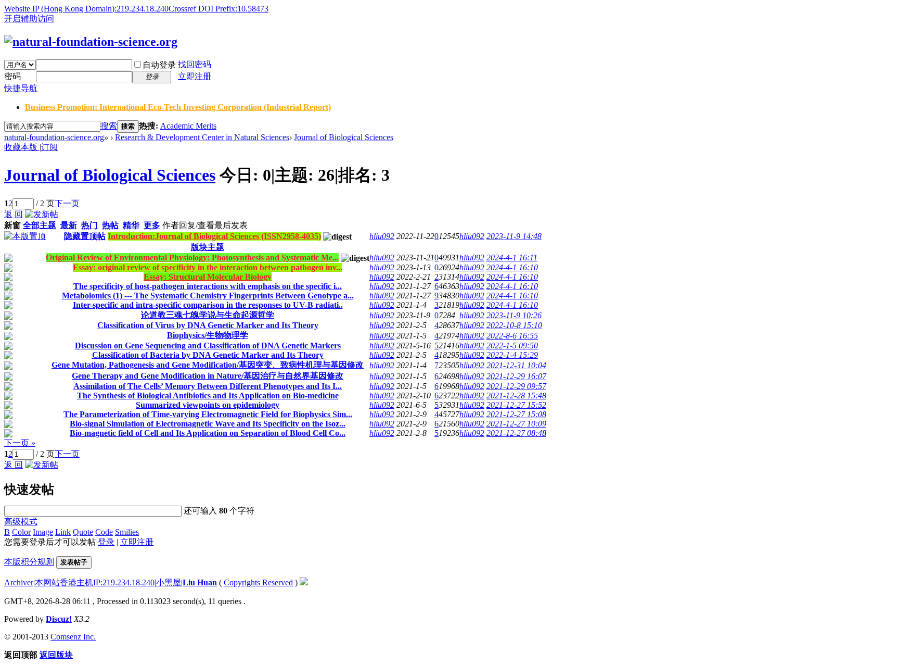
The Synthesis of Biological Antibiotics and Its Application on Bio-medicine (208, 395)
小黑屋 (168, 582)
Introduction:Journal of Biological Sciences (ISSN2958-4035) (214, 236)
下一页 (67, 203)
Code (104, 532)
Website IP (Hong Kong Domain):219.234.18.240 (86, 8)
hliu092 (381, 236)
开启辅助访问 (29, 18)
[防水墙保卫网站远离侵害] (304, 582)
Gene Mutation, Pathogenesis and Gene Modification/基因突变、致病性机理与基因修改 (208, 364)
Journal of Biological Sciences (343, 137)
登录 (106, 541)
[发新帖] (41, 214)
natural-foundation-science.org (54, 137)
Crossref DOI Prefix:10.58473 (218, 8)
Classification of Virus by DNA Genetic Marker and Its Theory (207, 325)
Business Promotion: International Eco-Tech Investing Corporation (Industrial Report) (178, 107)
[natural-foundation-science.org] (90, 41)
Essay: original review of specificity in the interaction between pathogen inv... (207, 267)
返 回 (13, 214)
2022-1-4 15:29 (512, 354)
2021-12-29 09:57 (516, 386)
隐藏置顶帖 (85, 236)
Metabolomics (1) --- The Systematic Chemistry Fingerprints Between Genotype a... (208, 295)
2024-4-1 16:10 (512, 267)
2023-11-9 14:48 (514, 236)
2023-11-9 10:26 (514, 315)
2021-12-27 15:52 (516, 404)
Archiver (18, 582)
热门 (89, 225)
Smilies (127, 532)
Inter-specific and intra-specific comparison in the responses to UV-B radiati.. (208, 304)
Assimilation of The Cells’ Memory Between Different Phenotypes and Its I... (207, 386)
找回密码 (194, 64)
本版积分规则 (29, 561)
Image (43, 532)
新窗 (12, 225)
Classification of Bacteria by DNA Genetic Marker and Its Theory (208, 354)
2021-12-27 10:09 (516, 423)
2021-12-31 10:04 (516, 365)
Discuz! (59, 618)
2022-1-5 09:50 (512, 345)
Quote (83, 532)
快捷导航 (20, 88)
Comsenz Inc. (73, 636)
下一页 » (19, 442)
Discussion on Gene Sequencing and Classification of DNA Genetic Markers (208, 345)
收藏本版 (22, 147)
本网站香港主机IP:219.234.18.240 (95, 582)
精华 (131, 225)
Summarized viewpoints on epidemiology (207, 404)
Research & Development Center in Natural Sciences (202, 137)
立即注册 (194, 76)
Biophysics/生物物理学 (207, 335)
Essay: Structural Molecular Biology (208, 276)
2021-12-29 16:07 (516, 376)
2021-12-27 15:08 (516, 414)
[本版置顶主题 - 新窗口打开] (25, 236)
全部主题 (39, 225)
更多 (152, 225)
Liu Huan (200, 582)
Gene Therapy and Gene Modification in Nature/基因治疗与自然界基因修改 (207, 375)
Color (21, 532)
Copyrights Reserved (258, 582)
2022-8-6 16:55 (512, 335)
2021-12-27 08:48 (516, 433)
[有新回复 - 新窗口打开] (8, 259)
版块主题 (207, 247)
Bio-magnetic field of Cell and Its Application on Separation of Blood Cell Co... (207, 433)
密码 (12, 76)
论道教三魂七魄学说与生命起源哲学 (207, 314)
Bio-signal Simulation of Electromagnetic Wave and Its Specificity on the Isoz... (207, 423)
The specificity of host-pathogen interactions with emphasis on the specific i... (207, 286)
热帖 (110, 225)
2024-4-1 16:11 (511, 257)
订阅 (49, 147)
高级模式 (20, 521)
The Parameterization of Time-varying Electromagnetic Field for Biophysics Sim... (207, 414)
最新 (68, 225)
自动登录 (159, 64)
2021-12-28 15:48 (516, 395)
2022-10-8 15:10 (514, 325)
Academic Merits (188, 125)
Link (63, 532)
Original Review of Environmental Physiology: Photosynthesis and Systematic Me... (192, 257)
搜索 (108, 125)
